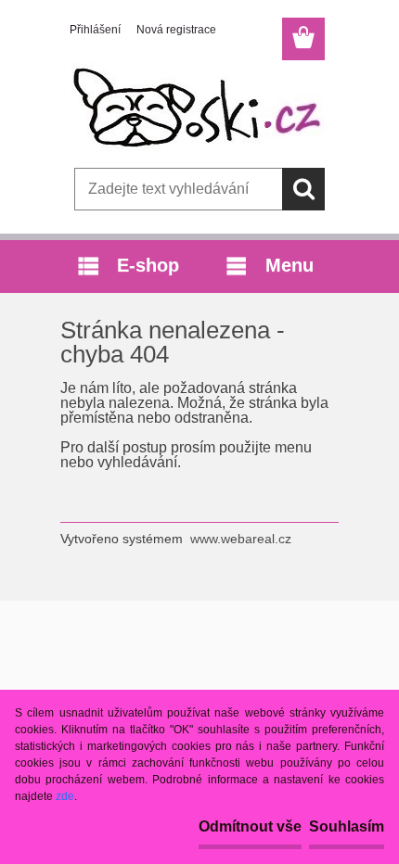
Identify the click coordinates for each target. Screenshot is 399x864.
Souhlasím (346, 826)
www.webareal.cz (240, 538)
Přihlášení (95, 29)
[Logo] (199, 108)
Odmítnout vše (250, 826)
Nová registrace (176, 29)
